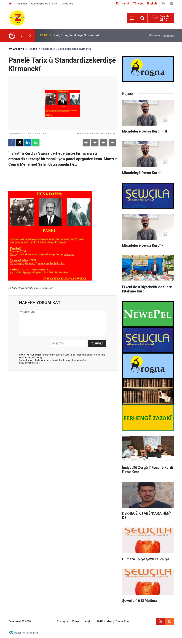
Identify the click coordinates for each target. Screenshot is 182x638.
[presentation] (21, 35)
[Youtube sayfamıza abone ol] (160, 621)
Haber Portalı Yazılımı (26, 632)
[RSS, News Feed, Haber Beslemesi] (169, 621)
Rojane (33, 48)
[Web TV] (163, 3)
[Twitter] (19, 142)
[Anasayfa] (10, 3)
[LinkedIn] (27, 142)
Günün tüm (161, 35)
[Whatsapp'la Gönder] (35, 142)
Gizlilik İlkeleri (104, 621)
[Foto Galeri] (172, 3)
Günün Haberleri (39, 3)
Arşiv (54, 3)
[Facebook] (11, 142)
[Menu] (132, 18)
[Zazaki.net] (17, 17)
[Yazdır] (86, 142)
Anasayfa (18, 48)
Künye (75, 621)
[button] (94, 142)
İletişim (88, 621)
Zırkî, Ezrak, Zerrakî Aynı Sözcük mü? (76, 35)
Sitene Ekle (67, 3)
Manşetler (22, 3)
